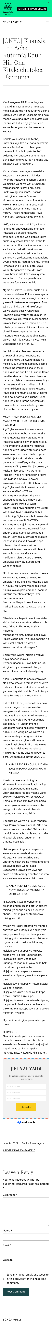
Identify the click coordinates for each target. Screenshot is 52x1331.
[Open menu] (47, 22)
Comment (10, 1194)
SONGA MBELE (12, 22)
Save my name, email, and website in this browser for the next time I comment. (27, 1278)
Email (7, 1245)
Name (7, 1230)
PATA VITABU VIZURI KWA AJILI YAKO (7, 9)
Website (8, 1259)
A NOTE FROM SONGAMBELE (19, 1150)
